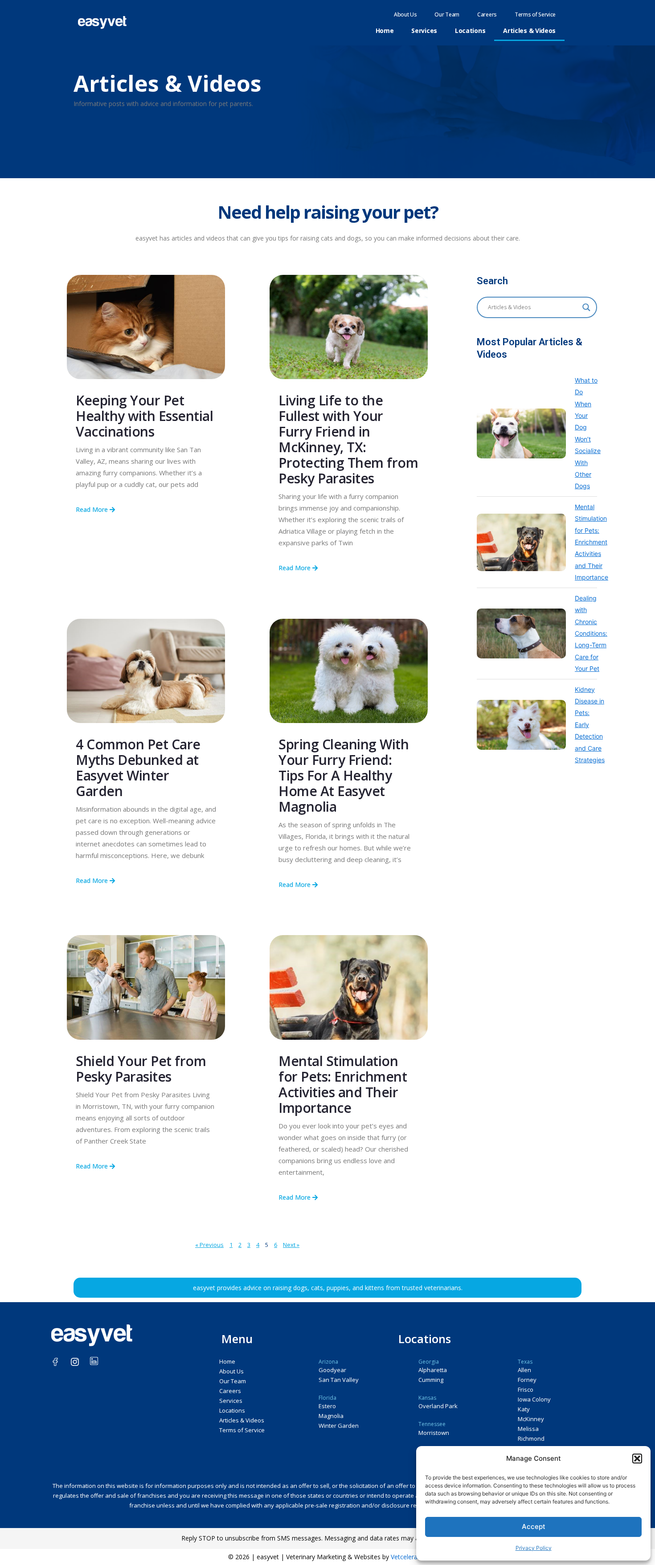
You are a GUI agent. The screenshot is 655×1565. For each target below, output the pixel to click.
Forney (527, 1380)
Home (385, 30)
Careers (487, 14)
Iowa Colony (534, 1399)
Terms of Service (535, 14)
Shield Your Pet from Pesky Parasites (141, 1069)
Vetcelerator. (409, 1557)
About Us (405, 14)
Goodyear (332, 1370)
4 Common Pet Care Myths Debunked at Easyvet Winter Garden (138, 767)
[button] (637, 1458)
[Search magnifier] (586, 307)
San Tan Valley (339, 1380)
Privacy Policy (534, 1548)
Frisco (525, 1389)
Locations (470, 30)
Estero (327, 1406)
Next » (291, 1245)
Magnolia (331, 1416)
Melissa (528, 1429)
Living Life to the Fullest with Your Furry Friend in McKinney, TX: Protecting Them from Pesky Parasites (348, 439)
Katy (524, 1409)
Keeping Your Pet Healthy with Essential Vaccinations (144, 416)
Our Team (446, 14)
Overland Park (438, 1406)
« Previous (209, 1245)
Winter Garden (339, 1426)
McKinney (531, 1419)
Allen (524, 1370)
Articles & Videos (529, 30)
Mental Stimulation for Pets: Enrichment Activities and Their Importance (342, 1084)
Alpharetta (432, 1370)
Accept (533, 1526)
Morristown (433, 1433)
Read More (93, 509)
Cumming (430, 1380)
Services (424, 30)
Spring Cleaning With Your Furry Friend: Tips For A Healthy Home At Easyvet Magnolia (343, 775)
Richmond (531, 1438)
